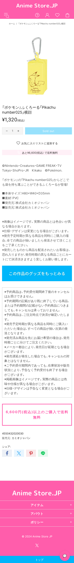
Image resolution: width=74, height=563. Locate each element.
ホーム (12, 23)
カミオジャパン (21, 438)
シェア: (6, 446)
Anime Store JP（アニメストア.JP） (37, 6)
